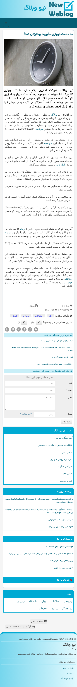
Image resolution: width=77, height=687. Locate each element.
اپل (50, 315)
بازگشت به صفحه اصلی (19, 626)
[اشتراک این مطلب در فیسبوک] (24, 329)
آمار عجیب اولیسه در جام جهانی (61, 519)
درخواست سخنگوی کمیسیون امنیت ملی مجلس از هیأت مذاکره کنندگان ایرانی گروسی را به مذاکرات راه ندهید (38, 500)
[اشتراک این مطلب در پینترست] (12, 329)
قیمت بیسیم (66, 480)
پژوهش (68, 601)
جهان (44, 601)
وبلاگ (54, 114)
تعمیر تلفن (67, 452)
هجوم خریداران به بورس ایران (61, 526)
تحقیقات (43, 608)
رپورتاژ (21, 601)
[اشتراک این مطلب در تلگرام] (30, 329)
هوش (14, 315)
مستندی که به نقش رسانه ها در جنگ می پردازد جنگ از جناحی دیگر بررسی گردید (41, 553)
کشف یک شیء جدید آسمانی (62, 357)
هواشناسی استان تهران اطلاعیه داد (59, 546)
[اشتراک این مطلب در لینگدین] (7, 329)
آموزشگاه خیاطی (63, 438)
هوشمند (39, 129)
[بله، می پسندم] (39, 322)
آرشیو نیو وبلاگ (67, 678)
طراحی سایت (65, 466)
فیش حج (68, 473)
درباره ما (70, 673)
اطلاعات (60, 164)
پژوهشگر (67, 608)
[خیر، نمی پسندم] (24, 322)
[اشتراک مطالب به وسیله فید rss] (35, 329)
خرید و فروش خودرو (62, 459)
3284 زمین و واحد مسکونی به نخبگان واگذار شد (55, 364)
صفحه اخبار (37, 621)
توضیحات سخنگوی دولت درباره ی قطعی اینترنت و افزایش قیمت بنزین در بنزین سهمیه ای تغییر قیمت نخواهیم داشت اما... (39, 511)
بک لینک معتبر (67, 668)
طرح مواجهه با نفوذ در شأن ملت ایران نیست (57, 340)
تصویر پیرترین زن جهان (63, 568)
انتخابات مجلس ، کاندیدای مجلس (55, 445)
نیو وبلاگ (34, 7)
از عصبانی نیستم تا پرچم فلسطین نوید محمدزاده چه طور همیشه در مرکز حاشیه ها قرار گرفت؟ (41, 349)
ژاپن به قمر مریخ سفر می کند (61, 560)
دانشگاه (33, 601)
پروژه (22, 229)
